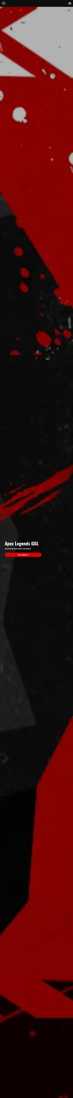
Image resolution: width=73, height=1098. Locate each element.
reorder (69, 3)
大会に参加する (23, 555)
